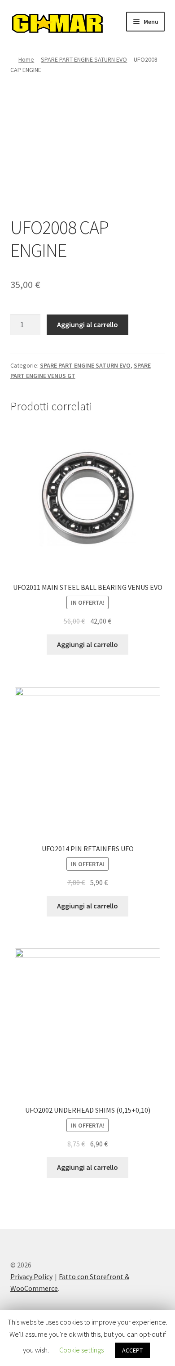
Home (26, 59)
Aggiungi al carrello (87, 324)
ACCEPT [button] (132, 1350)
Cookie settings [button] (81, 1349)
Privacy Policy (31, 1276)
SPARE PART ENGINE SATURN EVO (84, 59)
